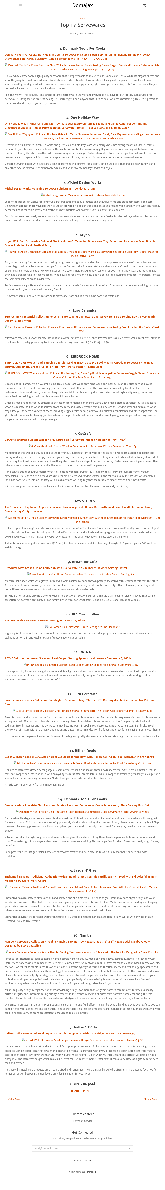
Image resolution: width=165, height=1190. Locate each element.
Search (77, 1161)
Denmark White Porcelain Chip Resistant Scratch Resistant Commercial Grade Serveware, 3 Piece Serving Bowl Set (77, 805)
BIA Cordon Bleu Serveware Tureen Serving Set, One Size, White (45, 620)
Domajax (91, 1172)
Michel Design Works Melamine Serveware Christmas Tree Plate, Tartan (50, 188)
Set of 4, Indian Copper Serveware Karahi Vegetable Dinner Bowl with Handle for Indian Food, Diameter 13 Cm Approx (79, 756)
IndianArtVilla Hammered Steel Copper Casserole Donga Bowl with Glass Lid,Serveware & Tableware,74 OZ (72, 1033)
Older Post (14, 1099)
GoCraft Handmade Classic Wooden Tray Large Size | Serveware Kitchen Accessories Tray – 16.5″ (66, 439)
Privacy (87, 1161)
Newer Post (150, 1099)
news (82, 18)
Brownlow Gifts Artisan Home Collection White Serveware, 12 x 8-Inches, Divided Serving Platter (66, 568)
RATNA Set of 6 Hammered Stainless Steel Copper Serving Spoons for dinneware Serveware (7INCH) (68, 658)
